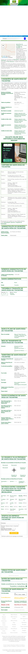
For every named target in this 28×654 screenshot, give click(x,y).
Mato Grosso (14, 614)
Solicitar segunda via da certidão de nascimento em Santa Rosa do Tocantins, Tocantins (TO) (20, 115)
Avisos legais (6, 645)
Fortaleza (3, 499)
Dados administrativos (11, 279)
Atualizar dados (4, 75)
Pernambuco (14, 628)
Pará (14, 622)
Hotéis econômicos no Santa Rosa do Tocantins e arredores (14, 585)
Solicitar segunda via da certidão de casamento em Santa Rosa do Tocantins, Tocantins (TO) (20, 126)
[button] (3, 46)
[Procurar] (25, 38)
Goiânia (20, 503)
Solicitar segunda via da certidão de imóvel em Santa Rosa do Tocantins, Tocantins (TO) (20, 132)
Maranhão (3, 633)
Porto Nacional (10, 61)
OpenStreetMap (5, 57)
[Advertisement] (14, 20)
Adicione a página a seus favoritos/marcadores (20, 598)
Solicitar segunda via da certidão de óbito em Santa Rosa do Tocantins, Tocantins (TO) (20, 121)
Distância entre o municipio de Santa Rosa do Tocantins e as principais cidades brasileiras (13, 489)
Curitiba (11, 503)
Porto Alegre (13, 509)
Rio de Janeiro (13, 495)
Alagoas (4, 616)
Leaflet (3, 56)
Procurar (14, 533)
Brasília (20, 495)
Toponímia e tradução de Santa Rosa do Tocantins (12, 289)
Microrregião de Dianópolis (20, 384)
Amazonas (3, 620)
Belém (11, 506)
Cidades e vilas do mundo (18, 646)
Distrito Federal (4, 626)
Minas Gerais (14, 620)
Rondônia (24, 622)
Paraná (14, 626)
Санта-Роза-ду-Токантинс (13, 293)
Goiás (3, 630)
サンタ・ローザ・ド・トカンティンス (5, 294)
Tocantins (16, 285)
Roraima (24, 624)
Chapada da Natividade (23, 468)
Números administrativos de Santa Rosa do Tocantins (14, 270)
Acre (4, 614)
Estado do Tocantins (19, 47)
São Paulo (3, 495)
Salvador (12, 499)
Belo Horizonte (22, 499)
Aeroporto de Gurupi (19, 348)
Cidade (3, 527)
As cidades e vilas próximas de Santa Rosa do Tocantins (14, 458)
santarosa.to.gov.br (18, 110)
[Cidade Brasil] (14, 2)
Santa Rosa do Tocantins (19, 45)
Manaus (3, 503)
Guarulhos (21, 509)
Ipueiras (13, 222)
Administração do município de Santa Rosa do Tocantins (13, 227)
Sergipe (24, 630)
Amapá (4, 618)
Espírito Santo (3, 628)
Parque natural (4, 391)
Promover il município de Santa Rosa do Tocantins (20, 602)
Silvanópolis (16, 59)
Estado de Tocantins (4, 36)
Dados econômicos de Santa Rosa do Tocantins (14, 396)
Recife (2, 506)
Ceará (4, 624)
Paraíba (14, 624)
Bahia (4, 622)
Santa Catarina (24, 626)
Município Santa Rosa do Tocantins (16, 36)
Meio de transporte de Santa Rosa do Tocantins (12, 341)
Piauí (14, 630)
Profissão (3, 523)
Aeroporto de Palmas (19, 350)
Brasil (15, 282)
